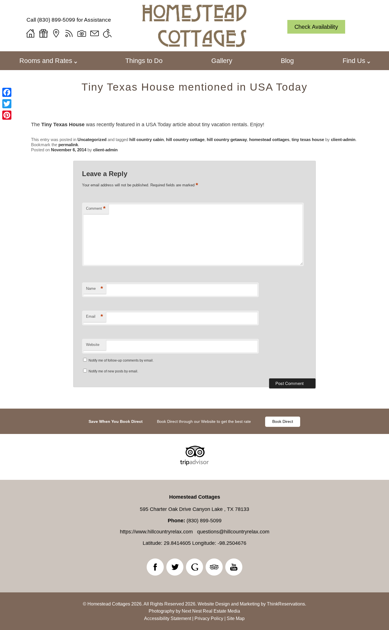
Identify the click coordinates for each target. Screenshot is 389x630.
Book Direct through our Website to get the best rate (204, 421)
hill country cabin (146, 139)
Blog (287, 60)
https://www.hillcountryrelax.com (156, 532)
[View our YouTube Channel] (233, 567)
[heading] (194, 87)
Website (92, 344)
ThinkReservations (286, 604)
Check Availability (316, 27)
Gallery (221, 60)
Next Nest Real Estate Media (211, 611)
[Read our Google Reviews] (194, 567)
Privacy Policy (209, 618)
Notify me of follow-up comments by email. (121, 360)
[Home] (30, 33)
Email (94, 316)
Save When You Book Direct (116, 421)
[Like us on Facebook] (155, 567)
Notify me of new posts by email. (113, 371)
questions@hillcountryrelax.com (233, 532)
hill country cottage (185, 139)
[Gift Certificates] (43, 33)
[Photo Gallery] (81, 33)
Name (94, 288)
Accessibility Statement (167, 618)
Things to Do (144, 60)
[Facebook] (7, 92)
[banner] (194, 421)
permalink (68, 144)
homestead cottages (269, 139)
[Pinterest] (7, 115)
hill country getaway (227, 139)
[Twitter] (7, 103)
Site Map (236, 618)
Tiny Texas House (63, 124)
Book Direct (282, 421)
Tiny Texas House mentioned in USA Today (194, 87)
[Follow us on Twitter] (174, 567)
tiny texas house (308, 139)
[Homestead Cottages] (194, 45)
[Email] (94, 33)
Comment (96, 208)
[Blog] (69, 33)
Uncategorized (92, 139)
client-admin (343, 139)
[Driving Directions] (56, 33)
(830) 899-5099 (56, 20)
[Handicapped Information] (107, 33)
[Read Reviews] (214, 567)
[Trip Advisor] (194, 464)
